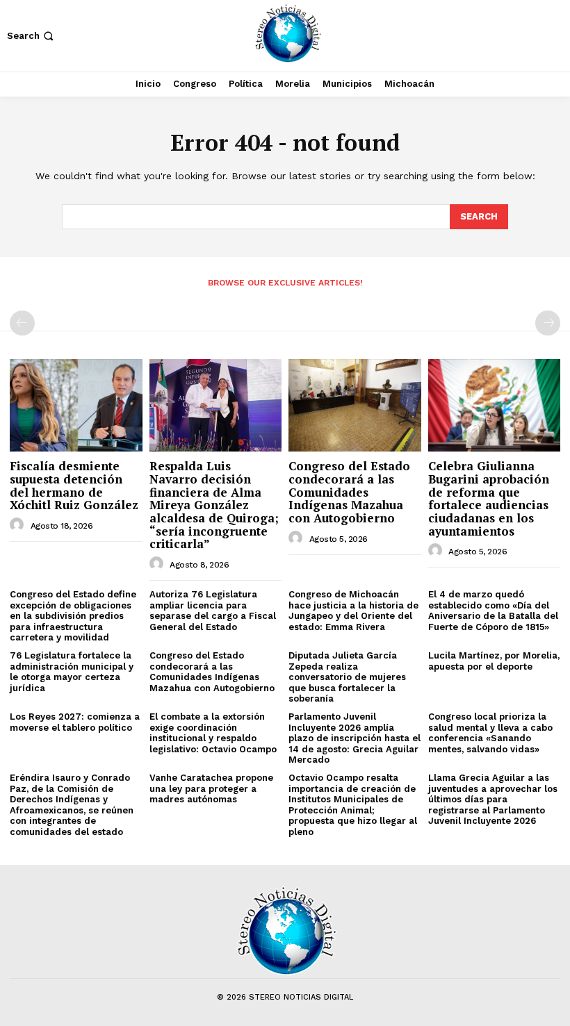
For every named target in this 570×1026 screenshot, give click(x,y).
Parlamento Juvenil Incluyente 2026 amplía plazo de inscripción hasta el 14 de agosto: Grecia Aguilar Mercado (354, 738)
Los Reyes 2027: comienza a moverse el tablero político (75, 722)
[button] (31, 35)
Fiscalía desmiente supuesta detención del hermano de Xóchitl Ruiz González (74, 485)
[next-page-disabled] (547, 323)
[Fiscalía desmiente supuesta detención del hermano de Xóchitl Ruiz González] (76, 405)
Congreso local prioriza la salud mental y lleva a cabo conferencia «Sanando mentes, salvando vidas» (490, 732)
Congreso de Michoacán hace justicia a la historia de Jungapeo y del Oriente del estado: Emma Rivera (353, 610)
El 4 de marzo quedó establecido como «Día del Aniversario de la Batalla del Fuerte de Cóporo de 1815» (493, 610)
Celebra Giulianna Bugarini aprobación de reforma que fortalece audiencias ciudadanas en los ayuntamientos (488, 498)
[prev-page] (22, 323)
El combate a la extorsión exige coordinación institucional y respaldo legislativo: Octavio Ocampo (213, 732)
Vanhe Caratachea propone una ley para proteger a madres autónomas (211, 788)
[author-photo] (19, 525)
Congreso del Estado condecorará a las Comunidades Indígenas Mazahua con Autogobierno (349, 492)
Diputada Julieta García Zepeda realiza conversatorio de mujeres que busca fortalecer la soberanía (347, 677)
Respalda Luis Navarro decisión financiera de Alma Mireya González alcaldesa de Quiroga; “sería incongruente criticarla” (214, 505)
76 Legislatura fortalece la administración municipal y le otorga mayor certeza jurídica (71, 671)
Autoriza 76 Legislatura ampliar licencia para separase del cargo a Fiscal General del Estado (212, 610)
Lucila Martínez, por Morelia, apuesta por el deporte (494, 661)
